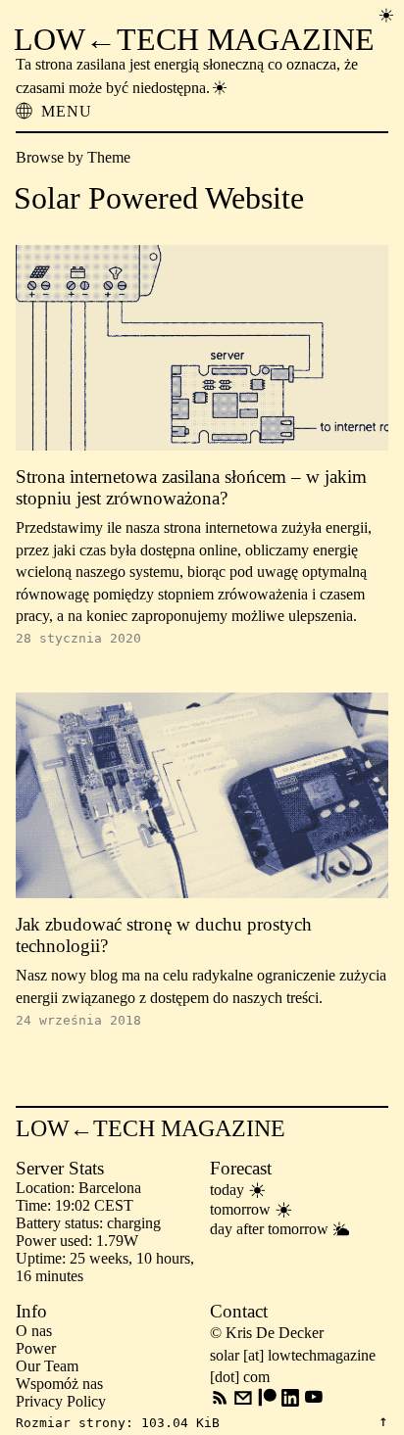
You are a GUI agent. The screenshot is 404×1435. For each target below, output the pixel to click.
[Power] (386, 15)
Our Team (47, 1366)
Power (36, 1348)
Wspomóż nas (59, 1383)
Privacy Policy (61, 1401)
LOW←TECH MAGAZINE (194, 39)
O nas (34, 1330)
